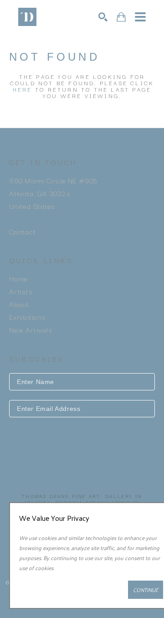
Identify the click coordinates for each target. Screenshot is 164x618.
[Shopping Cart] (121, 17)
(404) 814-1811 (34, 218)
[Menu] (140, 16)
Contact (22, 231)
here (22, 89)
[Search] (103, 16)
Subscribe (82, 434)
